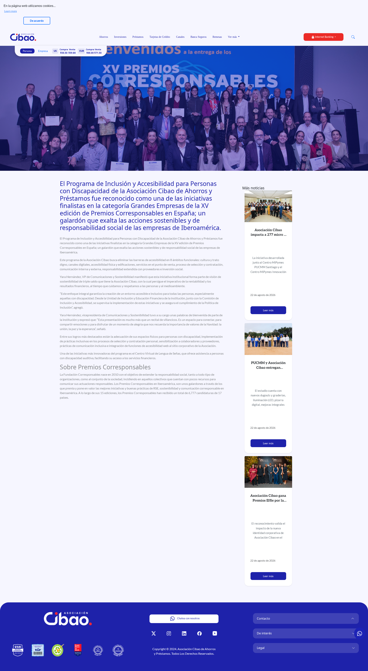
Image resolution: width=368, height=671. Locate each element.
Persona (27, 51)
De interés (264, 633)
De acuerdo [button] (37, 20)
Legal (260, 648)
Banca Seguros (198, 36)
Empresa (43, 51)
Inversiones (120, 36)
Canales (180, 36)
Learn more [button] (10, 11)
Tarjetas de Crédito (160, 36)
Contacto (263, 618)
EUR (81, 51)
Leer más (268, 310)
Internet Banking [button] (324, 36)
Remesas (217, 36)
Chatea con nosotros (188, 618)
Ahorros (103, 36)
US (55, 51)
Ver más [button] (232, 36)
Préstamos (137, 36)
